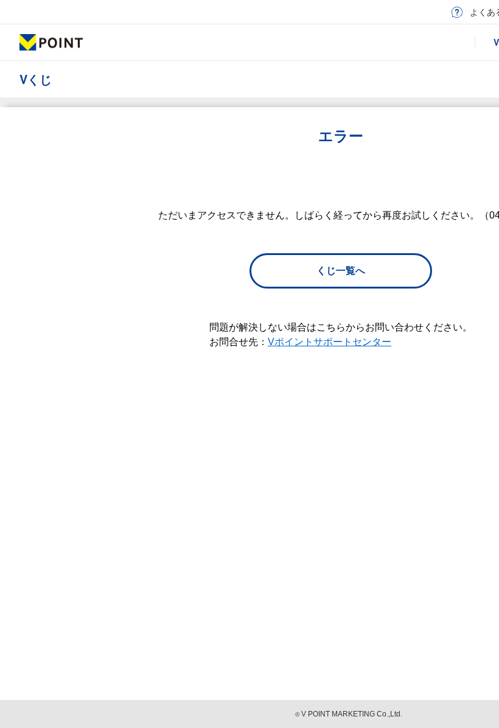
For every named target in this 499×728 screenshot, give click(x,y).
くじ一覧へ (340, 270)
